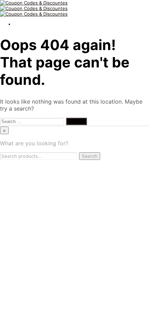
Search (89, 156)
